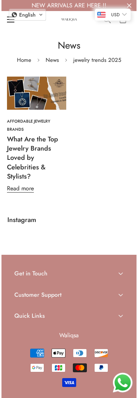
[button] (27, 15)
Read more (20, 188)
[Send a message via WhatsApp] (122, 382)
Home (24, 60)
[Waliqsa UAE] (69, 19)
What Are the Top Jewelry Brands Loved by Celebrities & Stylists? (32, 157)
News (52, 60)
